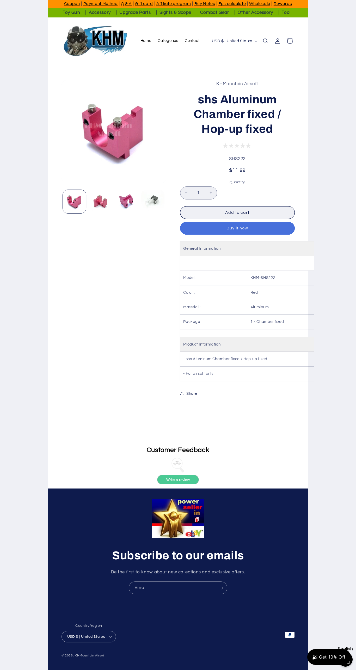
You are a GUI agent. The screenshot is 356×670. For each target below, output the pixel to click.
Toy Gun (71, 12)
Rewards (283, 4)
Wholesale (259, 4)
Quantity (237, 182)
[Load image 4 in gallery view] (152, 201)
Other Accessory (255, 12)
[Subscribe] (221, 587)
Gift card (144, 4)
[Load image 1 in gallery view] (74, 201)
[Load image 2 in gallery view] (100, 201)
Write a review (178, 480)
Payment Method (100, 4)
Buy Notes (204, 4)
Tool (286, 12)
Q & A (126, 4)
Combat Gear (214, 12)
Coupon (72, 4)
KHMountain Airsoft (90, 655)
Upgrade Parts (135, 12)
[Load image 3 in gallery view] (126, 201)
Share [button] (191, 394)
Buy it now (237, 228)
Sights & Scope (175, 12)
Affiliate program (173, 4)
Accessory (100, 12)
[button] (266, 41)
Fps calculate (232, 4)
